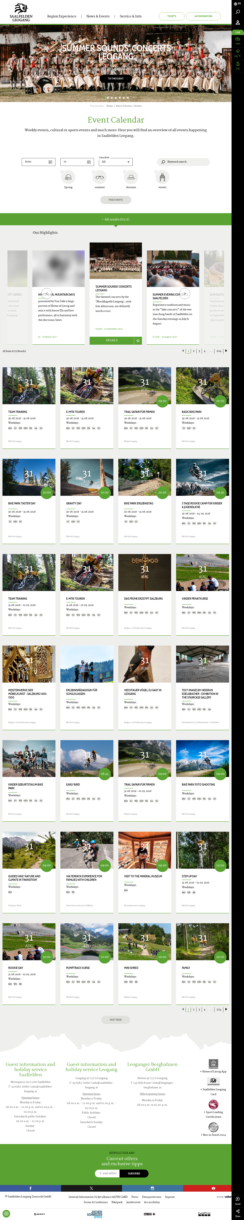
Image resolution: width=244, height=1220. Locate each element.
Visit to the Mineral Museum (143, 876)
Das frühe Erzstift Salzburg (143, 598)
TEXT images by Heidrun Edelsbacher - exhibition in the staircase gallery (200, 693)
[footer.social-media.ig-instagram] (152, 1188)
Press (134, 1197)
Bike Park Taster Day (22, 503)
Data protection (151, 1197)
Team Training (17, 412)
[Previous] (46, 293)
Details (112, 340)
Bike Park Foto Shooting (198, 784)
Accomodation (203, 16)
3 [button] (112, 98)
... (210, 351)
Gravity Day (74, 503)
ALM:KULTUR (217, 294)
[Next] (221, 63)
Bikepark (117, 1202)
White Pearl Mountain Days (56, 294)
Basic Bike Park (192, 412)
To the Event (115, 78)
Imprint (170, 1197)
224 (218, 351)
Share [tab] (237, 1216)
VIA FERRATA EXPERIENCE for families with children (84, 878)
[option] (116, 63)
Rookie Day (15, 968)
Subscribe (134, 1173)
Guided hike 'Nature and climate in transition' (24, 878)
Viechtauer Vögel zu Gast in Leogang (143, 692)
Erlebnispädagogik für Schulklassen (81, 692)
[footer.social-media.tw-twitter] (91, 1188)
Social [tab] (237, 1204)
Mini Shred (131, 968)
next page (116, 1019)
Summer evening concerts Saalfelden (170, 296)
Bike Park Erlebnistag (138, 503)
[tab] (238, 3)
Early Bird (73, 784)
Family (186, 968)
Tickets (171, 16)
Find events (116, 199)
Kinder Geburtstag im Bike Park (25, 786)
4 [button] (116, 98)
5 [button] (120, 98)
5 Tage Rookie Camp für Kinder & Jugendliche (202, 505)
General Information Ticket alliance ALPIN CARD (98, 1197)
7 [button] (128, 98)
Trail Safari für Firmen (139, 412)
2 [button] (108, 98)
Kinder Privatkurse (195, 598)
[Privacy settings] (6, 1214)
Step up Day (189, 876)
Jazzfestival (133, 1202)
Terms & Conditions (96, 1202)
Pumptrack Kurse (78, 968)
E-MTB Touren (75, 412)
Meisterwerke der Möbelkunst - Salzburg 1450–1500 (27, 693)
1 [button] (104, 98)
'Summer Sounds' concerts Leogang (113, 288)
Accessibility (152, 1202)
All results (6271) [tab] (116, 219)
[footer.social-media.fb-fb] (30, 1188)
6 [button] (124, 98)
